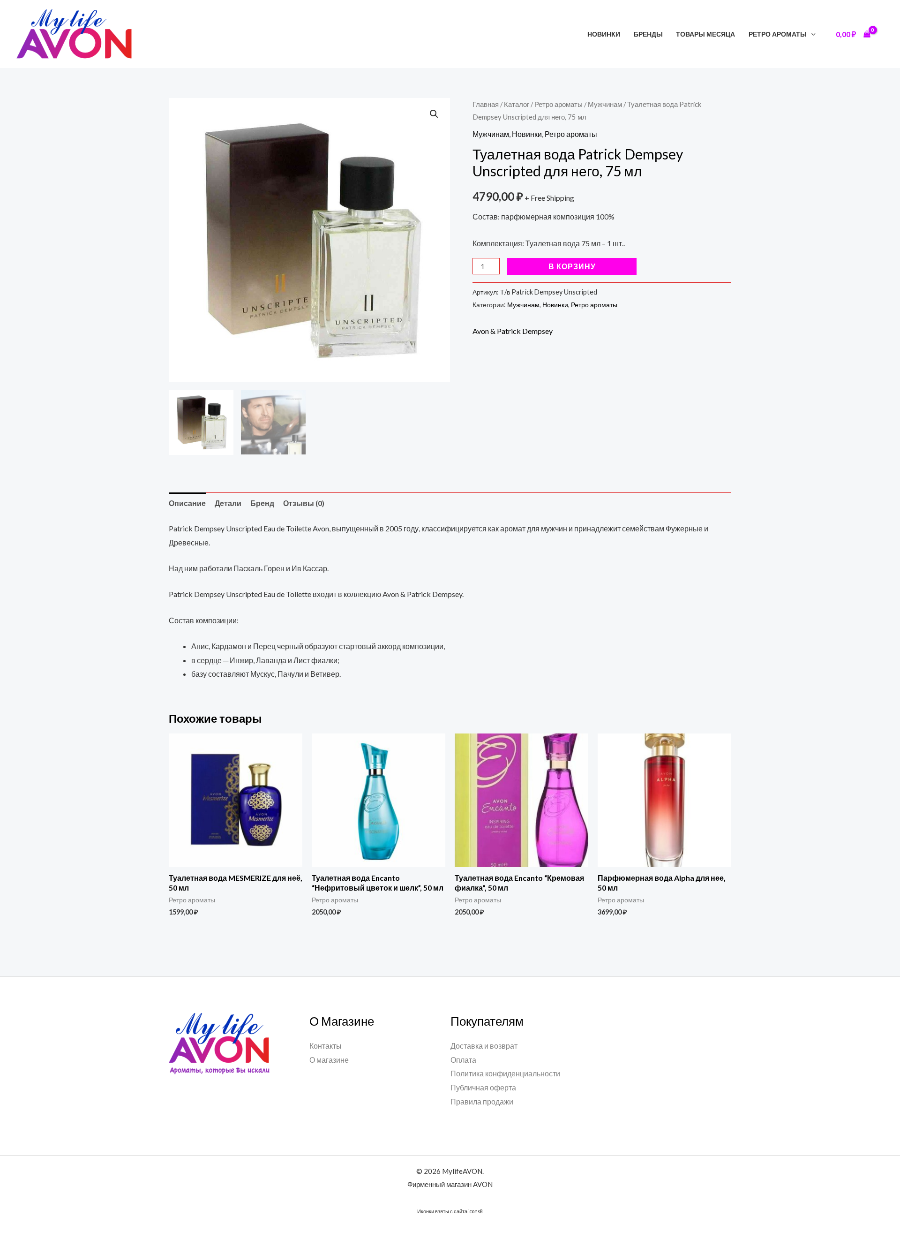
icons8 (475, 1211)
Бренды (648, 34)
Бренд (262, 503)
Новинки (603, 34)
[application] (811, 34)
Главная (485, 104)
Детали (228, 503)
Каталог (516, 104)
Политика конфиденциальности (505, 1073)
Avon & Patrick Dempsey (512, 330)
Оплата (463, 1059)
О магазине (329, 1059)
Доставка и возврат (484, 1045)
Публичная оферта (483, 1087)
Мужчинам (605, 104)
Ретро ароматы (778, 34)
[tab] (187, 503)
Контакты (325, 1045)
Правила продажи (481, 1101)
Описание (187, 503)
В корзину (572, 266)
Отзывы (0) (303, 503)
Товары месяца (705, 34)
